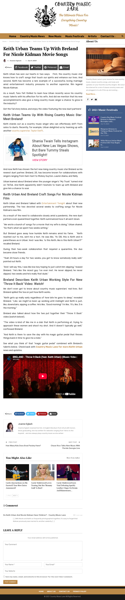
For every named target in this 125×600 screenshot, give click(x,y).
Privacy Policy (79, 591)
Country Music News (32, 36)
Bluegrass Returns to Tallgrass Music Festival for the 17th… (111, 131)
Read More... (91, 94)
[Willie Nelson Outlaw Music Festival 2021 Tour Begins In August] (94, 143)
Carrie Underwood (37, 479)
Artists (92, 36)
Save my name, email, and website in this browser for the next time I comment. (39, 577)
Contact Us (107, 36)
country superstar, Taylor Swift (27, 130)
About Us (51, 591)
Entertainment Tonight (53, 203)
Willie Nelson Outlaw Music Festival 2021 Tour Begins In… (111, 142)
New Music (55, 36)
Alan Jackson (11, 479)
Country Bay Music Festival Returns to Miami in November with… (111, 119)
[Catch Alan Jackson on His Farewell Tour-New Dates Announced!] (17, 472)
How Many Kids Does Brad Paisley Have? (23, 446)
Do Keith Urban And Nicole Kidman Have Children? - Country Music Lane (34, 515)
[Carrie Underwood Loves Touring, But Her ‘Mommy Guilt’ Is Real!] (42, 472)
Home (12, 36)
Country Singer (62, 479)
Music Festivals (74, 36)
